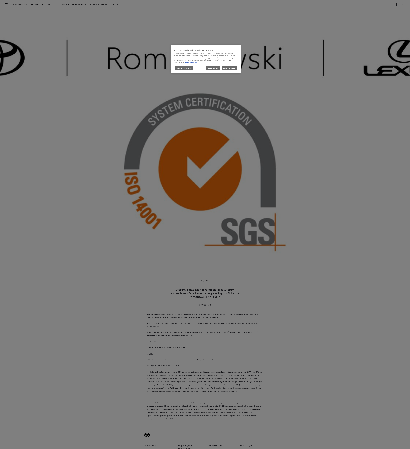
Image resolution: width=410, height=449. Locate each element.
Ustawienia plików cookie (184, 68)
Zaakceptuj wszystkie (229, 68)
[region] (206, 59)
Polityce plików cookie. (191, 62)
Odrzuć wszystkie (213, 68)
